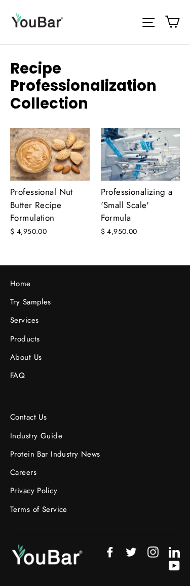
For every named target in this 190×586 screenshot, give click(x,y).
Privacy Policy (33, 490)
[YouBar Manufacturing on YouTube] (174, 565)
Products (25, 338)
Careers (23, 472)
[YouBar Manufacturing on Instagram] (153, 551)
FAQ (17, 375)
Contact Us (28, 417)
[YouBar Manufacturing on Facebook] (110, 551)
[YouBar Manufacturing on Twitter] (131, 551)
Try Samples (30, 301)
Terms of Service (38, 509)
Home (20, 283)
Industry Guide (36, 435)
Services (24, 320)
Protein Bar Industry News (55, 454)
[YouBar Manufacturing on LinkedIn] (174, 551)
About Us (26, 357)
